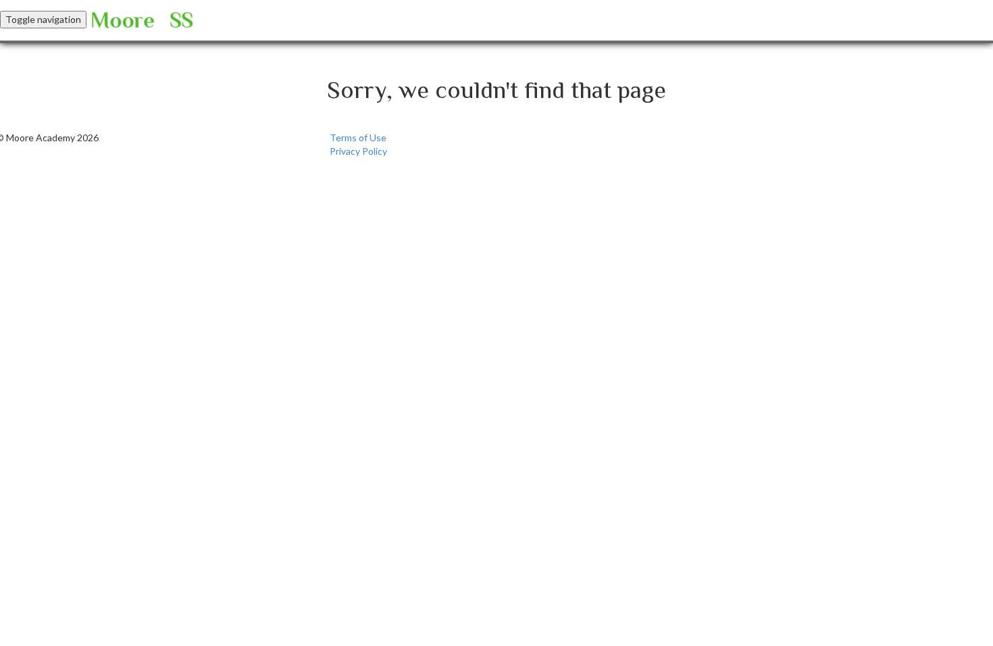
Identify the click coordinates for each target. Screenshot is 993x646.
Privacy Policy (358, 151)
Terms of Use (358, 137)
